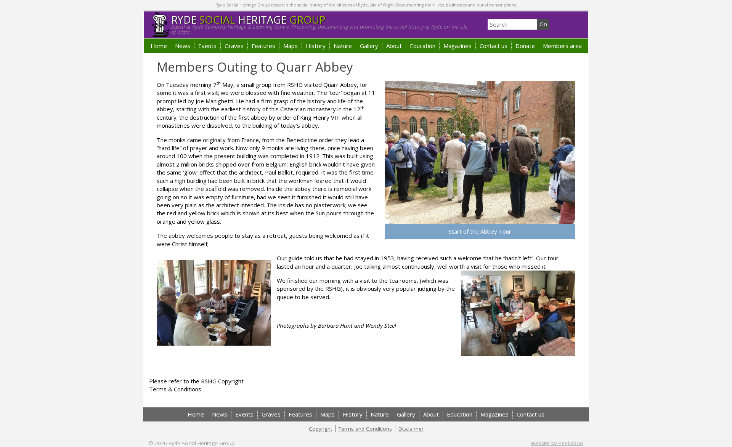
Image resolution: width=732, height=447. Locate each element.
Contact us (493, 46)
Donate (525, 46)
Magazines (457, 46)
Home (159, 46)
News (182, 46)
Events (207, 46)
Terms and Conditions (365, 428)
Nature (343, 46)
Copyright (320, 428)
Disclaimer (411, 428)
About (394, 46)
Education (422, 46)
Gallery (369, 46)
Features (263, 46)
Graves (234, 46)
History (316, 46)
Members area (562, 46)
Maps (290, 46)
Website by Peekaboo (557, 443)
